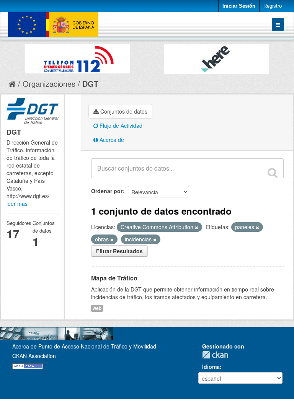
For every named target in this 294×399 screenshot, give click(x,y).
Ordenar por (106, 191)
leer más (17, 203)
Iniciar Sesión (238, 6)
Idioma (211, 366)
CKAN (217, 355)
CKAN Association (34, 356)
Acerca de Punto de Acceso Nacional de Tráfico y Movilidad (84, 346)
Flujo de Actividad (120, 125)
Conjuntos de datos (123, 111)
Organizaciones (49, 83)
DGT (90, 83)
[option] (77, 57)
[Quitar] (196, 227)
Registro (272, 6)
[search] (272, 172)
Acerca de (111, 139)
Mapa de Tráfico (114, 278)
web (97, 308)
